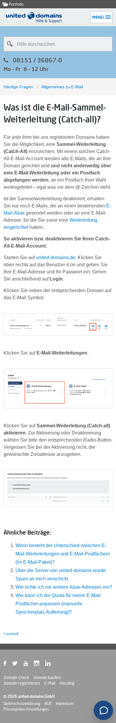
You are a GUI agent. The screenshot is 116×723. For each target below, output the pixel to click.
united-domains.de (55, 257)
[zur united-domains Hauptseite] (34, 21)
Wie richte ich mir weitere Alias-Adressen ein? (63, 587)
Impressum (64, 703)
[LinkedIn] (51, 664)
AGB (47, 703)
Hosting (67, 683)
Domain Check (16, 677)
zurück (12, 633)
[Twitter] (17, 664)
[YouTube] (28, 664)
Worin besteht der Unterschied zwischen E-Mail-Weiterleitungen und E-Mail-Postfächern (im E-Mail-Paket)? (62, 554)
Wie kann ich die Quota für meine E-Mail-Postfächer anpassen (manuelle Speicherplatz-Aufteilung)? (58, 604)
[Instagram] (39, 664)
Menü (98, 17)
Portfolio (15, 4)
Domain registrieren (22, 683)
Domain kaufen (47, 677)
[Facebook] (8, 664)
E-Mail (49, 683)
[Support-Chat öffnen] (103, 710)
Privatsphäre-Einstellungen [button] (26, 709)
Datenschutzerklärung (22, 703)
